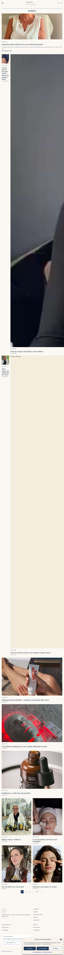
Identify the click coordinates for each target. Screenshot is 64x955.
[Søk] (59, 3)
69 (37, 891)
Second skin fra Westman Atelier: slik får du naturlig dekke (5, 73)
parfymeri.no (10, 942)
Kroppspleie (36, 920)
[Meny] (3, 3)
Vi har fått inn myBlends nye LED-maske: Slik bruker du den (24, 746)
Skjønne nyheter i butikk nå (11, 839)
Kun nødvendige (43, 948)
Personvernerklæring (47, 952)
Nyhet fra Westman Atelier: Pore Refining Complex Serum (30, 653)
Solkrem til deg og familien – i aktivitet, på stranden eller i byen (25, 700)
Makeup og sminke (38, 914)
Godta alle (29, 948)
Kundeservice (5, 927)
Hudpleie (4, 41)
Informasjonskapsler (37, 952)
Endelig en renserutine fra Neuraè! (45, 887)
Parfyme (35, 917)
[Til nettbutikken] (61, 3)
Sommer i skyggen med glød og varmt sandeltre (26, 351)
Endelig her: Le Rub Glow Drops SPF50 (16, 793)
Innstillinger (55, 948)
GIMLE (31, 3)
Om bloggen (5, 930)
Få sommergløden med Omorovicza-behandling (45, 840)
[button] (61, 939)
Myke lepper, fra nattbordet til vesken (5, 372)
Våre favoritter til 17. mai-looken (13, 887)
